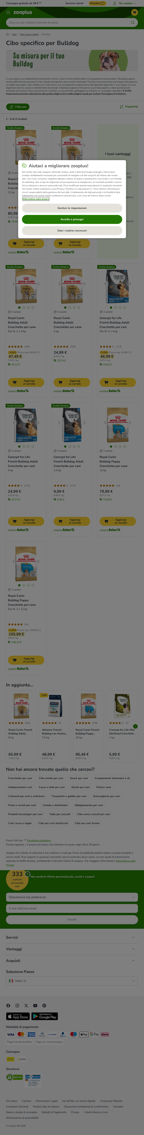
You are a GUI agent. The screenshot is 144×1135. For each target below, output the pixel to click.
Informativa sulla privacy (36, 198)
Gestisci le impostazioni (72, 208)
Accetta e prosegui (72, 219)
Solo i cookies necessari (72, 230)
